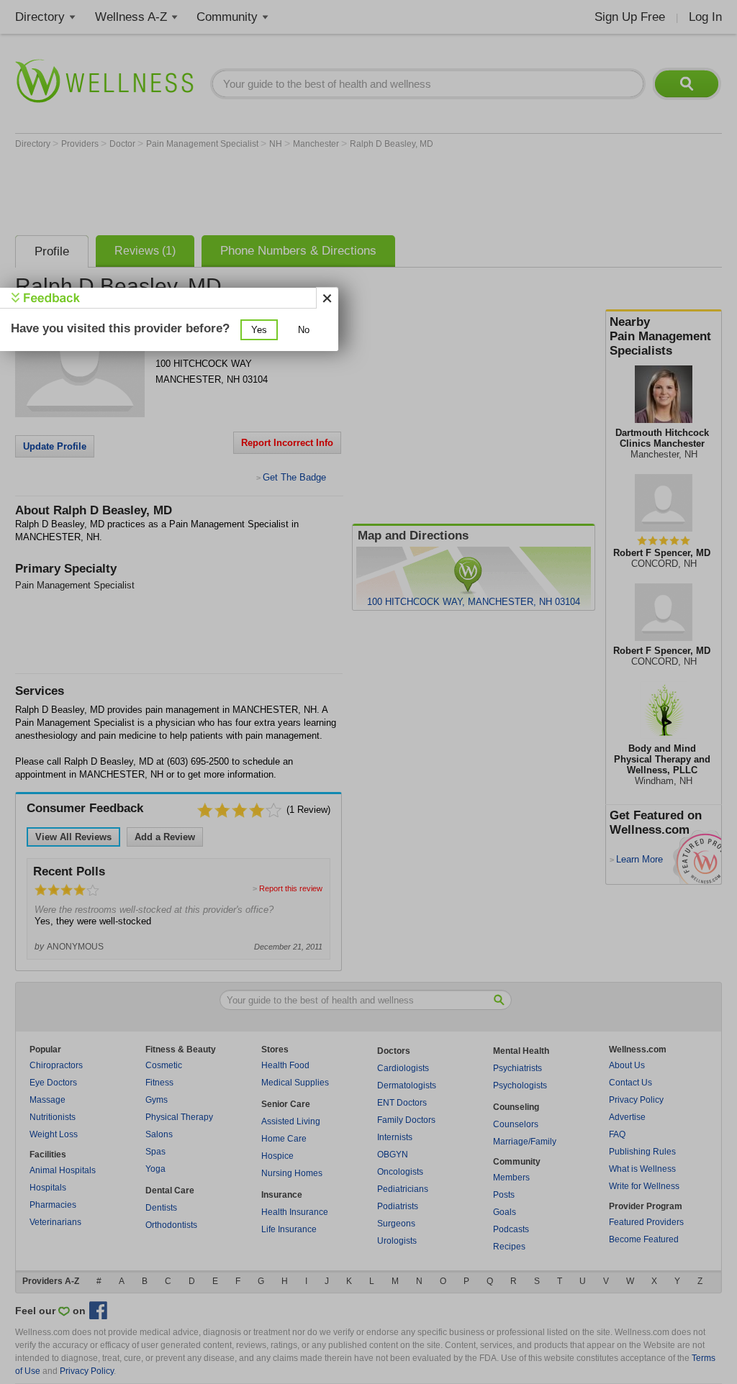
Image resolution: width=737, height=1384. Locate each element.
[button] (259, 329)
